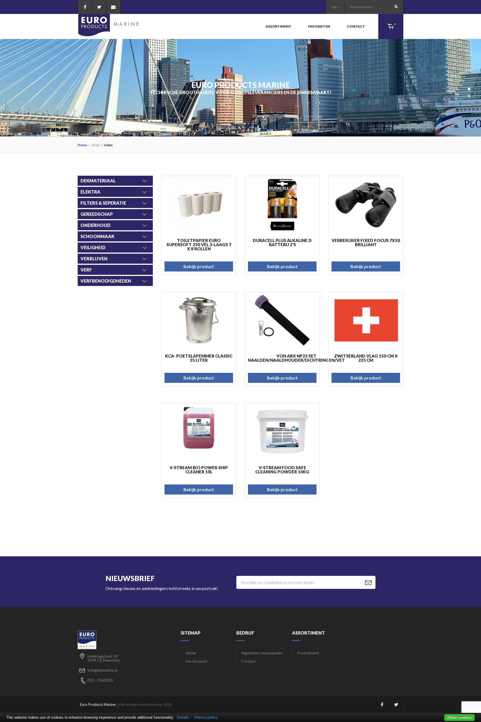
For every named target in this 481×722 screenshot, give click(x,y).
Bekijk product (198, 266)
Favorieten (319, 26)
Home (82, 145)
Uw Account (196, 661)
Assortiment (278, 26)
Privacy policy (205, 717)
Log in (335, 7)
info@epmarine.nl (102, 670)
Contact (356, 26)
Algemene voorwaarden (262, 653)
